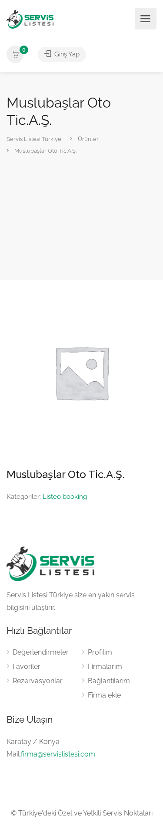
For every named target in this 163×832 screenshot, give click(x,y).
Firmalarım (105, 666)
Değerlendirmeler (41, 652)
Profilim (100, 652)
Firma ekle (104, 695)
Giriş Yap (66, 54)
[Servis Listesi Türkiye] (30, 19)
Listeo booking (65, 497)
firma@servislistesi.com (58, 754)
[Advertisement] (81, 218)
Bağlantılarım (109, 681)
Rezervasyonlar (38, 681)
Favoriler (26, 666)
